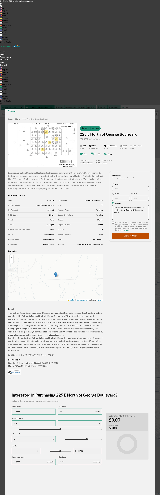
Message (118, 203)
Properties (4, 57)
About (2, 54)
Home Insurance (18, 457)
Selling (3, 60)
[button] (55, 274)
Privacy (126, 230)
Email (136, 193)
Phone (117, 193)
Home (10, 119)
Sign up (3, 42)
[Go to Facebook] (1, 4)
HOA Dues (62, 457)
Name (117, 184)
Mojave (18, 119)
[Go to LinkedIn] (1, 6)
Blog (2, 62)
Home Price (16, 407)
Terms (121, 230)
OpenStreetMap (82, 300)
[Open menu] (1, 103)
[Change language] (2, 8)
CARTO (100, 300)
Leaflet (71, 300)
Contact (3, 65)
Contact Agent (130, 236)
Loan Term (62, 407)
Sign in (8, 42)
